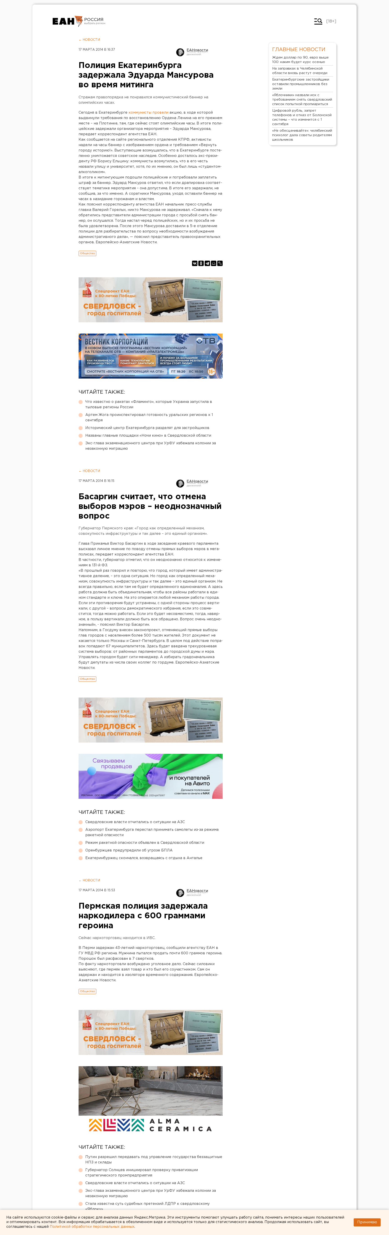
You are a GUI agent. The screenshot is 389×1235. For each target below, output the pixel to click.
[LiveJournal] (220, 263)
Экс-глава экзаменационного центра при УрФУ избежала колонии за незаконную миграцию (150, 446)
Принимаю (367, 1222)
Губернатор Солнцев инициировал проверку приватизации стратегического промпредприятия (141, 1172)
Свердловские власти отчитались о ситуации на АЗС (135, 822)
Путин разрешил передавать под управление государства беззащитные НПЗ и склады (153, 1159)
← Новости (89, 39)
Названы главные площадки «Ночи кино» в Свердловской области (148, 435)
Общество (87, 253)
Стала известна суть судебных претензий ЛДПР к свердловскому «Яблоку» (147, 1206)
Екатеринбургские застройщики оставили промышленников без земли (300, 84)
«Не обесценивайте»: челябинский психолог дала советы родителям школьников (302, 135)
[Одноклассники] (201, 263)
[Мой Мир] (213, 263)
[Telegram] (207, 263)
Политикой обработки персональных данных (92, 1226)
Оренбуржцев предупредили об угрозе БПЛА (129, 850)
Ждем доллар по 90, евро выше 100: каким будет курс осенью (300, 59)
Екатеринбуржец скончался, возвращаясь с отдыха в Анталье (143, 858)
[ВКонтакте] (194, 263)
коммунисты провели (148, 112)
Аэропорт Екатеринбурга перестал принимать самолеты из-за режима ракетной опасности (152, 832)
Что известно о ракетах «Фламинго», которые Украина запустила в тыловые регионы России (148, 404)
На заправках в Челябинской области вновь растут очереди (299, 71)
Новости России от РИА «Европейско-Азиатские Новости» (68, 21)
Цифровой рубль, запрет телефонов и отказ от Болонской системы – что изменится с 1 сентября (302, 117)
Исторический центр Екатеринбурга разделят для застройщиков (147, 428)
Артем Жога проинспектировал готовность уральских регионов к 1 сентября (149, 417)
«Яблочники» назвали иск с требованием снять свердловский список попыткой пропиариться (302, 100)
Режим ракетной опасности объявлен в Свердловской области (144, 842)
